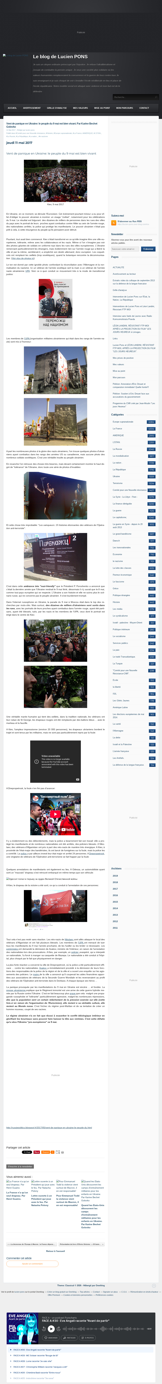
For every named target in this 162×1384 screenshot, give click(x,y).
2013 (115, 915)
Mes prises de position (123, 358)
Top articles (85, 1292)
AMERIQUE (118, 435)
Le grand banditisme (122, 534)
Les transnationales (122, 547)
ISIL (115, 694)
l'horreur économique (122, 575)
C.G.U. (124, 1292)
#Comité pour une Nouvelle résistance (30, 133)
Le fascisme (118, 581)
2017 (115, 889)
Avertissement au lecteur (124, 274)
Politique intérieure (121, 629)
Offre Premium (54, 1295)
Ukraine (116, 476)
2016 (115, 895)
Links (115, 338)
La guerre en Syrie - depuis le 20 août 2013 (128, 526)
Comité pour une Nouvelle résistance (129, 490)
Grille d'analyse (57, 108)
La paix (116, 650)
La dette (116, 737)
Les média (117, 609)
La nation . (117, 463)
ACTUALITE (118, 267)
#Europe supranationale (63, 133)
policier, (75, 952)
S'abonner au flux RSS (130, 221)
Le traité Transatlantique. (124, 657)
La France (117, 428)
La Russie (117, 449)
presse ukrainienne (16, 990)
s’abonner (52, 1338)
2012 (115, 921)
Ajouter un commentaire (32, 1264)
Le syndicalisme (120, 616)
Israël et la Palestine (122, 744)
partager (71, 1338)
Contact (144, 108)
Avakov (43, 968)
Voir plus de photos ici (23, 258)
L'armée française (121, 751)
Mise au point (102, 108)
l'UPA (27, 338)
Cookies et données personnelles (77, 1295)
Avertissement (32, 108)
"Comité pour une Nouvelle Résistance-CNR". (125, 672)
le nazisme (118, 561)
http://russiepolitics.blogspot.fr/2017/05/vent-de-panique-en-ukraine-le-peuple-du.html (49, 1127)
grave (73, 993)
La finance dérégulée (122, 504)
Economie (117, 554)
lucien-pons (19, 1292)
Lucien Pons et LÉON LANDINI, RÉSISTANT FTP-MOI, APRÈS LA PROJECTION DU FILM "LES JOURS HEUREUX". (134, 348)
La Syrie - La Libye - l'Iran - (125, 497)
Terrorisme (117, 483)
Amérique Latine (120, 707)
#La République (22, 136)
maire (36, 974)
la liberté (117, 687)
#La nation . (33, 136)
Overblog (100, 1285)
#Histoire (49, 133)
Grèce (115, 588)
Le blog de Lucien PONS (60, 56)
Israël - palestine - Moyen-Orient (127, 622)
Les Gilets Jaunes (121, 700)
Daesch (116, 541)
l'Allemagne (118, 731)
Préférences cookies (104, 1295)
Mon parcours (124, 108)
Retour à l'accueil (55, 1251)
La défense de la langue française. (128, 765)
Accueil (12, 108)
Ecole (115, 680)
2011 (115, 928)
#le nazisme (43, 136)
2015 (115, 902)
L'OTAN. (116, 442)
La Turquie (117, 663)
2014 (115, 908)
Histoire (116, 602)
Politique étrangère (121, 595)
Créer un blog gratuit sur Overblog (62, 1292)
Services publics (120, 643)
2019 (115, 876)
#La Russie (10, 136)
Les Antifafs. (118, 758)
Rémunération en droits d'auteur (144, 1292)
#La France (77, 133)
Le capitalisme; (120, 517)
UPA (27, 271)
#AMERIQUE (88, 133)
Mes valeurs (80, 108)
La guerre (117, 510)
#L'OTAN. (97, 133)
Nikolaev (69, 939)
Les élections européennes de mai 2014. (128, 716)
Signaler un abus (110, 1292)
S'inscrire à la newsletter (20, 1166)
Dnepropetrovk (96, 853)
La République (119, 469)
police (24, 853)
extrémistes (12, 949)
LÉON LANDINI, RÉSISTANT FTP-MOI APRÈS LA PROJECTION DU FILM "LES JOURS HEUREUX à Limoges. (132, 329)
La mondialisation (121, 456)
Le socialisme (119, 636)
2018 (115, 882)
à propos (89, 1338)
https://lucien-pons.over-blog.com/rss (133, 224)
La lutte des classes (122, 568)
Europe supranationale (123, 422)
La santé (117, 724)
